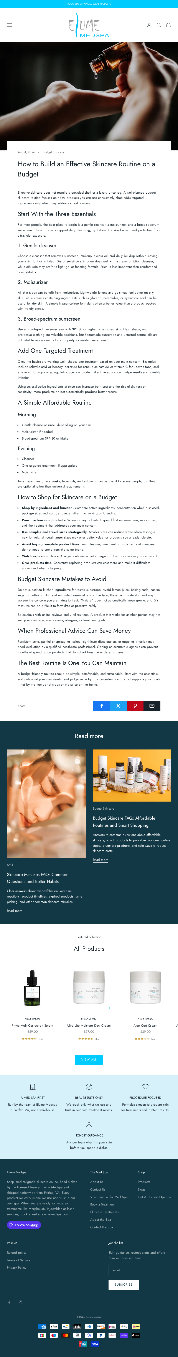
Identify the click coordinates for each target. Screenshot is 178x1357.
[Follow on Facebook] (9, 1302)
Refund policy (16, 1252)
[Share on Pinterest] (135, 706)
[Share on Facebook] (101, 706)
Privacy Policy (16, 1267)
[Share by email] (152, 706)
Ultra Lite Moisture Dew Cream (89, 1025)
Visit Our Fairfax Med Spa (108, 1197)
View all (89, 1059)
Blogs (141, 1189)
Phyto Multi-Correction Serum (32, 1025)
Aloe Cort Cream (145, 1025)
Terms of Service (18, 1260)
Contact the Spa (101, 1227)
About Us (96, 1181)
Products (144, 1181)
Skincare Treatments (104, 1212)
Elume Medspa (32, 1019)
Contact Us (97, 1189)
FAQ (10, 865)
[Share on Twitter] (118, 706)
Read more (14, 910)
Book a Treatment (102, 1204)
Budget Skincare (53, 152)
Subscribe (124, 1284)
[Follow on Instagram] (20, 1302)
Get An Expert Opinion (154, 1197)
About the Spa (100, 1219)
